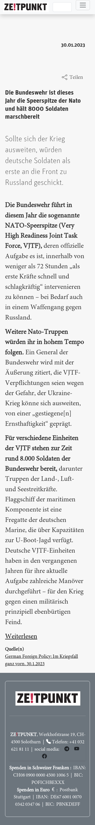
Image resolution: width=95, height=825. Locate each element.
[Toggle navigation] (83, 5)
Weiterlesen (21, 636)
